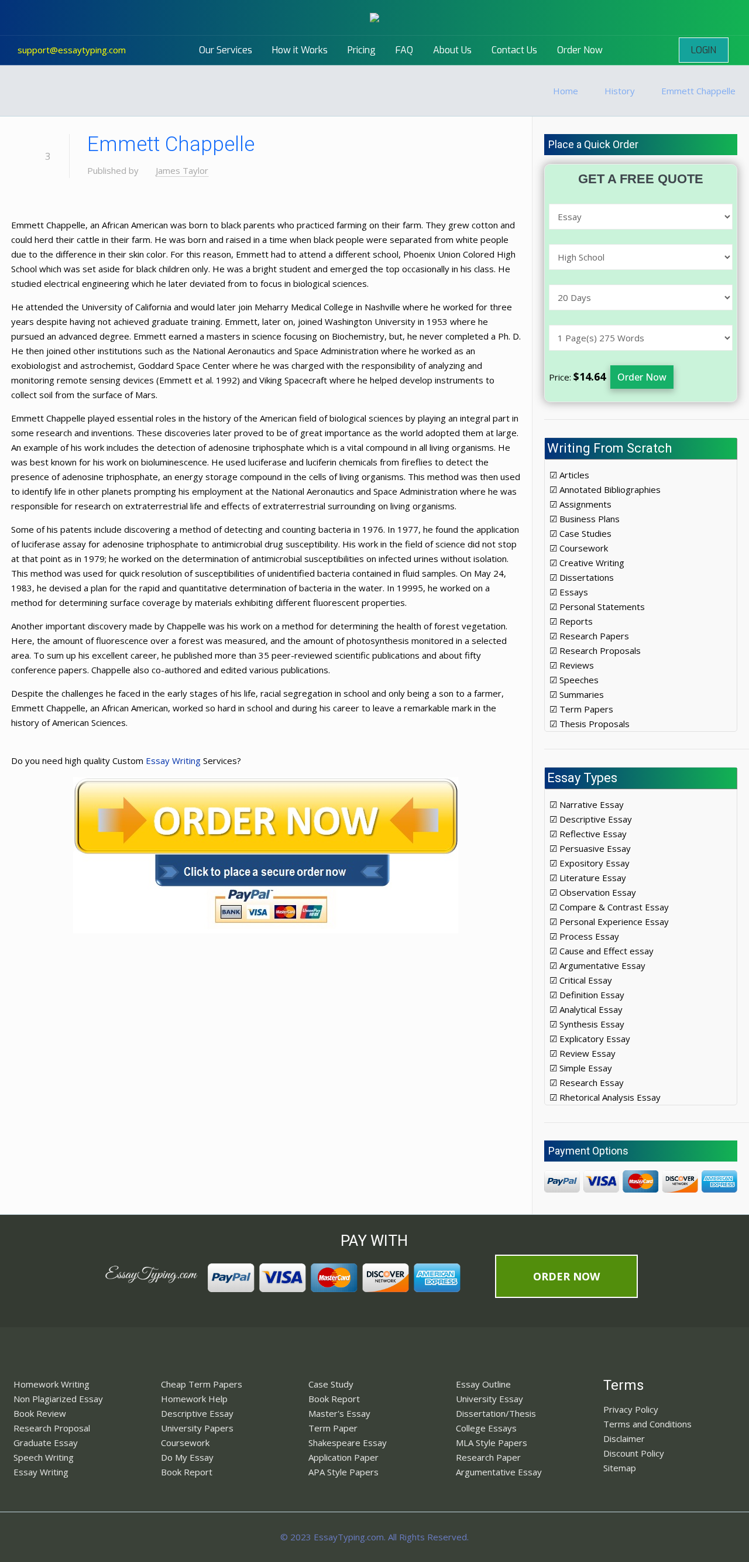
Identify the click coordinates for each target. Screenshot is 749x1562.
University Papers (197, 1428)
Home (565, 91)
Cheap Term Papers (201, 1384)
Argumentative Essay (499, 1472)
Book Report (186, 1472)
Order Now (641, 377)
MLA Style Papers (491, 1442)
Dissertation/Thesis (496, 1413)
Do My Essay (187, 1457)
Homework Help (194, 1399)
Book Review (39, 1413)
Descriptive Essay (197, 1413)
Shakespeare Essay (347, 1442)
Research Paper (488, 1457)
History (619, 91)
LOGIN (703, 50)
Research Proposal (51, 1428)
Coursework (185, 1442)
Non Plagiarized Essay (58, 1399)
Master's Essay (339, 1413)
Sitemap (619, 1468)
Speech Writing (43, 1457)
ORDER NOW (566, 1276)
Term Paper (333, 1428)
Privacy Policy (630, 1409)
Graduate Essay (45, 1442)
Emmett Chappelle (698, 91)
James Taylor (182, 170)
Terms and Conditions (647, 1424)
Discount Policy (633, 1453)
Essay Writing (173, 760)
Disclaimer (624, 1438)
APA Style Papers (343, 1472)
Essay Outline (483, 1384)
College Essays (486, 1428)
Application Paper (343, 1457)
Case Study (330, 1384)
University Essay (489, 1399)
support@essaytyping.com (72, 50)
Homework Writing (51, 1384)
